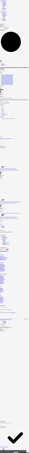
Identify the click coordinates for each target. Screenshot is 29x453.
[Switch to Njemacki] (3, 226)
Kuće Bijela (1, 298)
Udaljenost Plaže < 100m (5, 114)
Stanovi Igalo (1, 280)
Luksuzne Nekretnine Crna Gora (4, 257)
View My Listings (2, 145)
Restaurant (4, 5)
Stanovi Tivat (1, 283)
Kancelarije (4, 242)
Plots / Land (4, 9)
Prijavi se (1, 329)
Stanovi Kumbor (2, 281)
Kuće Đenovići (2, 299)
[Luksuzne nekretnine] (7, 27)
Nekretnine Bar (2, 264)
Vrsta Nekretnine (2, 29)
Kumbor (3, 65)
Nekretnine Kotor (2, 267)
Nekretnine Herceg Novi (3, 266)
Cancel (4, 427)
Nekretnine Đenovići (2, 265)
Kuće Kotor (1, 301)
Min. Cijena (1, 24)
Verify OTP (1, 427)
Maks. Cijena (1, 25)
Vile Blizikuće (1, 288)
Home (2, 63)
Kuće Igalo (1, 300)
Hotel (3, 6)
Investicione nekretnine (4, 243)
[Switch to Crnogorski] (3, 227)
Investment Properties (4, 8)
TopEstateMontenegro (4, 250)
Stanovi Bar (1, 275)
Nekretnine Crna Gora (2, 256)
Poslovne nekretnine (4, 239)
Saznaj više (16, 452)
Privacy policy (4, 312)
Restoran (4, 240)
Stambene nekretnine (4, 237)
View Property (3, 166)
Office (4, 18)
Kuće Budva (1, 297)
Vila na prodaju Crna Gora (3, 258)
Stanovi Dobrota (2, 278)
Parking (2, 111)
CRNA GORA (3, 64)
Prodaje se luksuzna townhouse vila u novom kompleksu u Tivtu (10, 201)
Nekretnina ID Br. (2, 30)
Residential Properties (4, 2)
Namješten (3, 110)
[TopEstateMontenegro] (3, 0)
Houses (4, 3)
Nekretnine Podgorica (2, 269)
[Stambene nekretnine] (7, 28)
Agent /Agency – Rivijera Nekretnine (5, 138)
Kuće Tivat (1, 302)
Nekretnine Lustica (2, 268)
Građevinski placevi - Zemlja (6, 244)
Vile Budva (1, 289)
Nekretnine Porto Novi (2, 270)
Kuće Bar (1, 296)
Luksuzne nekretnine (4, 236)
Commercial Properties (4, 4)
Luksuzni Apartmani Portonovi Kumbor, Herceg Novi (8, 217)
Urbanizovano (3, 115)
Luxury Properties (4, 1)
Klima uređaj (3, 109)
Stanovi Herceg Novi (2, 279)
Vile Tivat (1, 292)
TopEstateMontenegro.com (13, 312)
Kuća (3, 238)
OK (14, 452)
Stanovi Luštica (2, 282)
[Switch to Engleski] (3, 225)
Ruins (3, 20)
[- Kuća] (7, 29)
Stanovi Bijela (1, 277)
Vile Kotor (1, 291)
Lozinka (1, 327)
